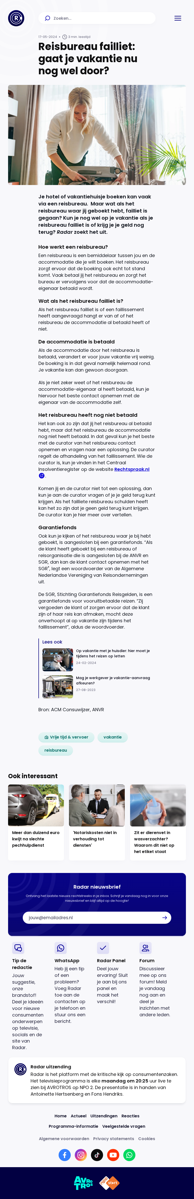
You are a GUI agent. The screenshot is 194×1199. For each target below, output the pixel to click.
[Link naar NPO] (109, 1183)
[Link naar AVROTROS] (83, 1183)
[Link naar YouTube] (113, 1155)
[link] (66, 737)
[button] (178, 18)
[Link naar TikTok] (97, 1155)
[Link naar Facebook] (65, 1155)
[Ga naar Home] (16, 18)
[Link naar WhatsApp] (129, 1155)
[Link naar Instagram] (81, 1155)
